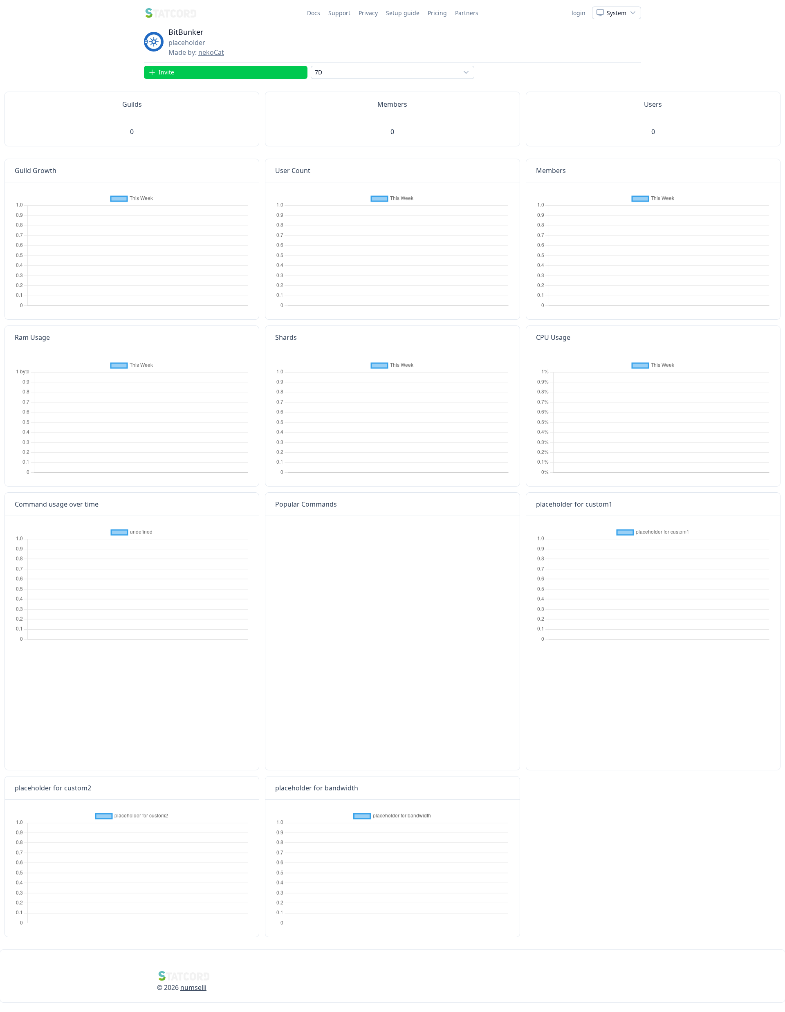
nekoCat (211, 52)
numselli (193, 987)
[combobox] (392, 72)
